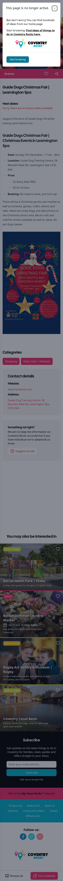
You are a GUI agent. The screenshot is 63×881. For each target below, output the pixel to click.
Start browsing (18, 59)
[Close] (54, 8)
